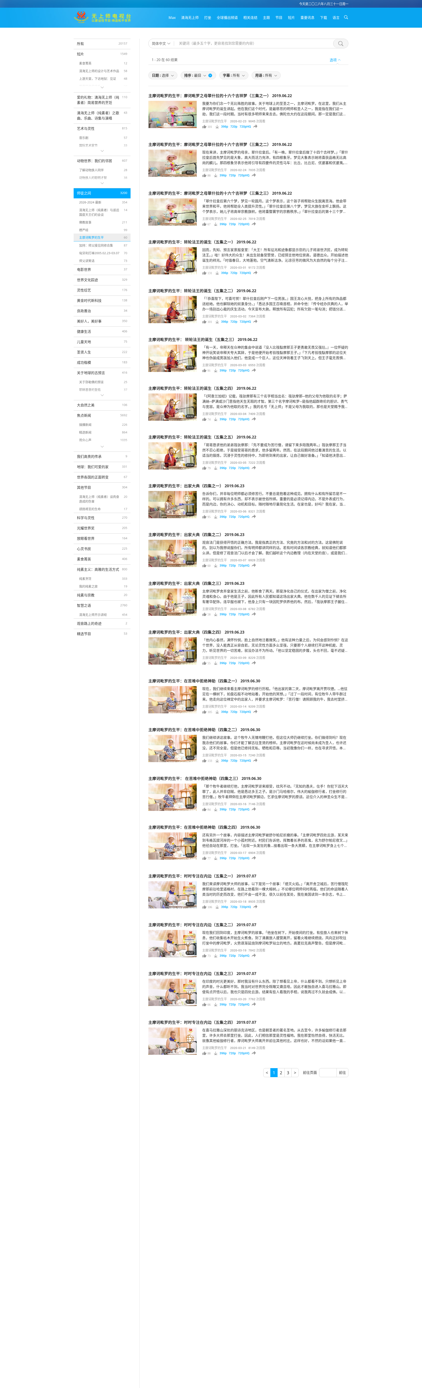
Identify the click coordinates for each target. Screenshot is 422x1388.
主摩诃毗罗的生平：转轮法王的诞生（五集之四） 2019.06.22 (202, 388)
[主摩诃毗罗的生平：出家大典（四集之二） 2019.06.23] (172, 553)
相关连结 (250, 17)
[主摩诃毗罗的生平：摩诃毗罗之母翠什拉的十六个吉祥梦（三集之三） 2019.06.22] (172, 212)
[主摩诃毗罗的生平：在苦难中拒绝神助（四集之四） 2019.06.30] (172, 846)
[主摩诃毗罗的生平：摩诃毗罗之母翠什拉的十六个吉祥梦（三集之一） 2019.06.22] (172, 114)
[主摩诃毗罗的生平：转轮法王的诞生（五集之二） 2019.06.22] (172, 309)
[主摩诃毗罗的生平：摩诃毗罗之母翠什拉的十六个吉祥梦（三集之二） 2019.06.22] (172, 163)
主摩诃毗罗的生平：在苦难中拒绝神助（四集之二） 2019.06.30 (204, 729)
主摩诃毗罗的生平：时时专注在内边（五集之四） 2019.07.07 (202, 1022)
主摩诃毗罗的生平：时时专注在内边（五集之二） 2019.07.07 (202, 924)
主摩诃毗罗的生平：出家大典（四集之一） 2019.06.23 (196, 485)
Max (172, 17)
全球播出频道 (227, 17)
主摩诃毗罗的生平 (214, 121)
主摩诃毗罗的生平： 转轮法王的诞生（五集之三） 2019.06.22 (202, 339)
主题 (266, 17)
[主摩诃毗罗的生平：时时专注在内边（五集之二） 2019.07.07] (172, 943)
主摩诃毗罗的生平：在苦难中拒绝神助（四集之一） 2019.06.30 (204, 680)
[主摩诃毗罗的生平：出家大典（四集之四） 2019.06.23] (172, 651)
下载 (323, 17)
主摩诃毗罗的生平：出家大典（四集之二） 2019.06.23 (196, 534)
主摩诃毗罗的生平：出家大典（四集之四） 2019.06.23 (196, 632)
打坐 (207, 17)
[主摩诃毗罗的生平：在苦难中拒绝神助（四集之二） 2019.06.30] (172, 748)
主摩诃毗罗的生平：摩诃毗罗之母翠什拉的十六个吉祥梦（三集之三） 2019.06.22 (220, 193)
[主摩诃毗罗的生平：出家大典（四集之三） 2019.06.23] (172, 602)
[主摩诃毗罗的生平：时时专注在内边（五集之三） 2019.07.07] (172, 992)
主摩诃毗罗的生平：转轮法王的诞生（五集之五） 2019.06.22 (202, 437)
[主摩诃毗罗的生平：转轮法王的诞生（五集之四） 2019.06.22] (172, 407)
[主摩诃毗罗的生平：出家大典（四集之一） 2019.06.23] (172, 504)
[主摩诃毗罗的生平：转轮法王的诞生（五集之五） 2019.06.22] (172, 455)
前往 (342, 1073)
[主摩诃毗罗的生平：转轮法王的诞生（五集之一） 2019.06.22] (172, 260)
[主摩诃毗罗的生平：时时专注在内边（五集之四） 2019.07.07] (172, 1041)
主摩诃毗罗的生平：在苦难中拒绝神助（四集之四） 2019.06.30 (204, 827)
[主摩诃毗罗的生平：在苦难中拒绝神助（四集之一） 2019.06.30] (172, 699)
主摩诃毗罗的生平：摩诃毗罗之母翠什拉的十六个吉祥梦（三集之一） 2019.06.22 (220, 95)
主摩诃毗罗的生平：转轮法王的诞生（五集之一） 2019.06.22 (202, 242)
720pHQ (245, 126)
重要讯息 (307, 17)
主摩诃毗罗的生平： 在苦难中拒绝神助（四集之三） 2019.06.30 (204, 778)
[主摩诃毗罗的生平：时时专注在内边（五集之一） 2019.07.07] (172, 894)
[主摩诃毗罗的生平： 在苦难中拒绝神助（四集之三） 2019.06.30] (172, 797)
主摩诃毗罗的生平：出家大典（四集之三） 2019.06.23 (196, 583)
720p (233, 126)
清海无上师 (190, 17)
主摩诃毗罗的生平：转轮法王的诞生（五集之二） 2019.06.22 (202, 290)
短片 (291, 17)
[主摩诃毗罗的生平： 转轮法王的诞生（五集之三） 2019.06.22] (172, 358)
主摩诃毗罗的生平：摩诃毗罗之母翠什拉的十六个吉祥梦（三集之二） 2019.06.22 (220, 144)
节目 (278, 17)
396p (224, 126)
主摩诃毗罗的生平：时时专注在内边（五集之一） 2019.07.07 (202, 876)
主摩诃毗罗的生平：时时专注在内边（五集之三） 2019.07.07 (202, 973)
